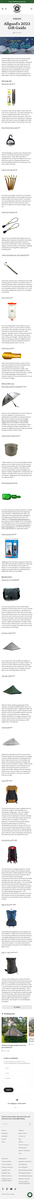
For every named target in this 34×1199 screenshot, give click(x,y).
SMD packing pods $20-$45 (9, 483)
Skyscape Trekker (7, 676)
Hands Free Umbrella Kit (8, 212)
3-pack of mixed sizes (23, 525)
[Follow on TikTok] (15, 1189)
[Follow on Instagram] (7, 1189)
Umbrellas (4, 1136)
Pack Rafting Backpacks (25, 1176)
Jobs (20, 1153)
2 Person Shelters (6, 1164)
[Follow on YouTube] (11, 1189)
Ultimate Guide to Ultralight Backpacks (24, 1182)
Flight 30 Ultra (5, 905)
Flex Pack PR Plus (6, 840)
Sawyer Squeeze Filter (8, 534)
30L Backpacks (23, 1164)
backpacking (17, 18)
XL (29, 527)
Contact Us (22, 1136)
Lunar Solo (19, 705)
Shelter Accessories (7, 1167)
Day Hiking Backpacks (25, 1173)
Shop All (4, 1139)
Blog (20, 1139)
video (12, 378)
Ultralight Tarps (6, 1173)
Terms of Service (23, 1063)
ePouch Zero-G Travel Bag (9, 580)
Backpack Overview (24, 1179)
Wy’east (4, 781)
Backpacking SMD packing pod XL (20, 519)
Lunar (7, 633)
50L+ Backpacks (23, 1167)
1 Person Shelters (6, 1161)
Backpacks (5, 1133)
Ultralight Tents (6, 1170)
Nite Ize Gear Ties (7, 84)
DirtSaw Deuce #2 (7, 348)
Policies (21, 1142)
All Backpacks (22, 1159)
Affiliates (21, 1130)
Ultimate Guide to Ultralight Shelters (7, 1179)
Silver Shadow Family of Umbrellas (11, 387)
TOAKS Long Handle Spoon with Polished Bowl (14, 255)
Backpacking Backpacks (25, 1170)
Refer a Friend (23, 1133)
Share (18, 1007)
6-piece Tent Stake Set (8, 170)
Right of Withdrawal (24, 1150)
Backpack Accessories (25, 1161)
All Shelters (5, 1159)
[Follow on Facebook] (3, 1189)
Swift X (9, 952)
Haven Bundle (5, 727)
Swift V (4, 952)
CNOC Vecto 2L (6, 298)
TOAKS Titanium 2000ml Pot (10, 436)
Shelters (4, 1130)
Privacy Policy (12, 1063)
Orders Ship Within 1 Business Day (17, 1)
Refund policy (22, 1148)
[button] (29, 1194)
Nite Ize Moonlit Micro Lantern (10, 128)
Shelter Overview (6, 1176)
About (3, 1142)
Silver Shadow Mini (12, 421)
